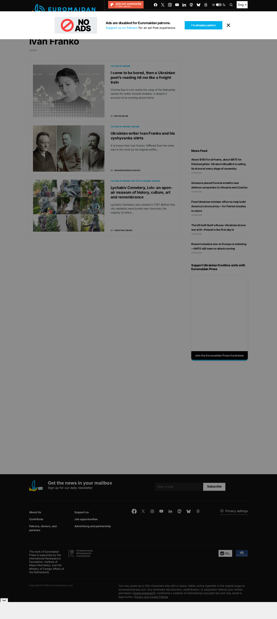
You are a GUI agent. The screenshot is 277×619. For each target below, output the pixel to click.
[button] (219, 5)
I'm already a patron (203, 25)
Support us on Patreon (122, 28)
